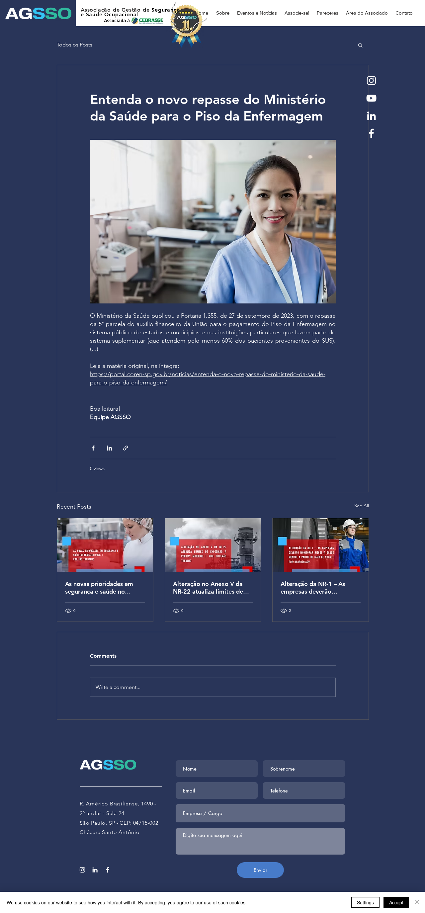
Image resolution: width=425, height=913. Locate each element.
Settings (365, 902)
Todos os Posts (74, 45)
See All (361, 506)
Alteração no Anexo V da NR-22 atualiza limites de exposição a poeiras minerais (208, 587)
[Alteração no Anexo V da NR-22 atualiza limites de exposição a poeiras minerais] (213, 545)
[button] (360, 44)
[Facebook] (371, 133)
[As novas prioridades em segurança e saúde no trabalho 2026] (105, 545)
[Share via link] (126, 448)
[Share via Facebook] (93, 448)
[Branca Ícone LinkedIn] (371, 116)
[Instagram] (371, 80)
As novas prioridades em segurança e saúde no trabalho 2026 (99, 587)
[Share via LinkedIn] (109, 448)
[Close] (417, 902)
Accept (396, 902)
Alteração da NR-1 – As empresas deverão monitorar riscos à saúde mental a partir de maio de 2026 (318, 587)
